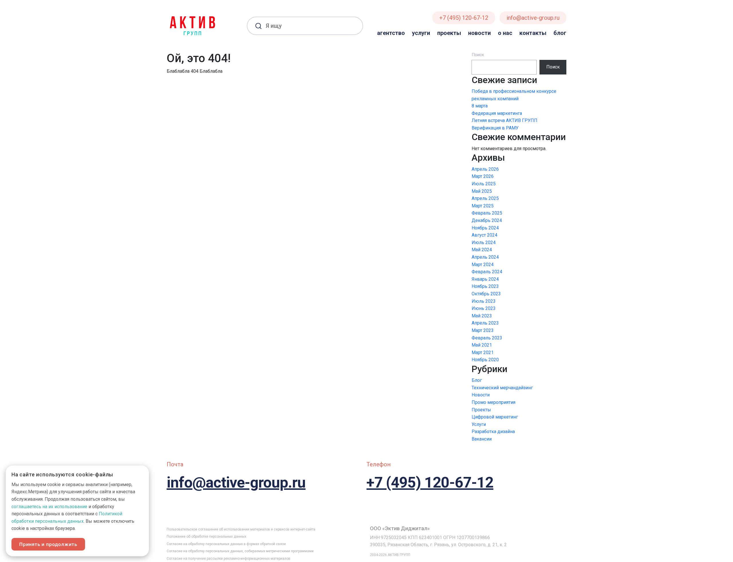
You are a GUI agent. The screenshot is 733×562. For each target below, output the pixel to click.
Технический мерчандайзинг (502, 387)
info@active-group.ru (533, 17)
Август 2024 (484, 235)
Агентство (391, 33)
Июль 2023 (484, 301)
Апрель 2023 (485, 323)
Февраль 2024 (487, 271)
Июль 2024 (484, 242)
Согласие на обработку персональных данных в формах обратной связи (226, 544)
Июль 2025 (484, 183)
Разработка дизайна (493, 431)
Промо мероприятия (493, 402)
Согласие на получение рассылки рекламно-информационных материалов (228, 559)
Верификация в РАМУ (495, 128)
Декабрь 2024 (487, 220)
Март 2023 (483, 330)
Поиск (478, 54)
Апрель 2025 (485, 198)
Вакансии (482, 439)
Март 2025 (483, 206)
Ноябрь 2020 (485, 359)
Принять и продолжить (48, 544)
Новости (479, 33)
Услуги (421, 33)
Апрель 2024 (485, 257)
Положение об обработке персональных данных (206, 537)
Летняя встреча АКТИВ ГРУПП (504, 120)
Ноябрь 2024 (485, 228)
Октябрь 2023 (486, 293)
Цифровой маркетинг (495, 417)
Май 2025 (482, 191)
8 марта (480, 106)
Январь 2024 (485, 279)
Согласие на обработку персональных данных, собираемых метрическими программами (240, 551)
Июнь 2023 (484, 308)
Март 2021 (483, 352)
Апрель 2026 (485, 169)
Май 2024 (482, 249)
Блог (559, 33)
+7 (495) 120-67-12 (463, 17)
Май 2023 (482, 316)
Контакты (532, 33)
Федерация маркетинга (497, 113)
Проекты (449, 33)
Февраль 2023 (487, 338)
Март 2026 (483, 176)
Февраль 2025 (487, 213)
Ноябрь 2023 (485, 286)
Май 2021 (482, 345)
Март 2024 (483, 264)
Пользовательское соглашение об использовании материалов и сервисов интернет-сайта (241, 529)
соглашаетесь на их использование (49, 506)
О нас (505, 33)
